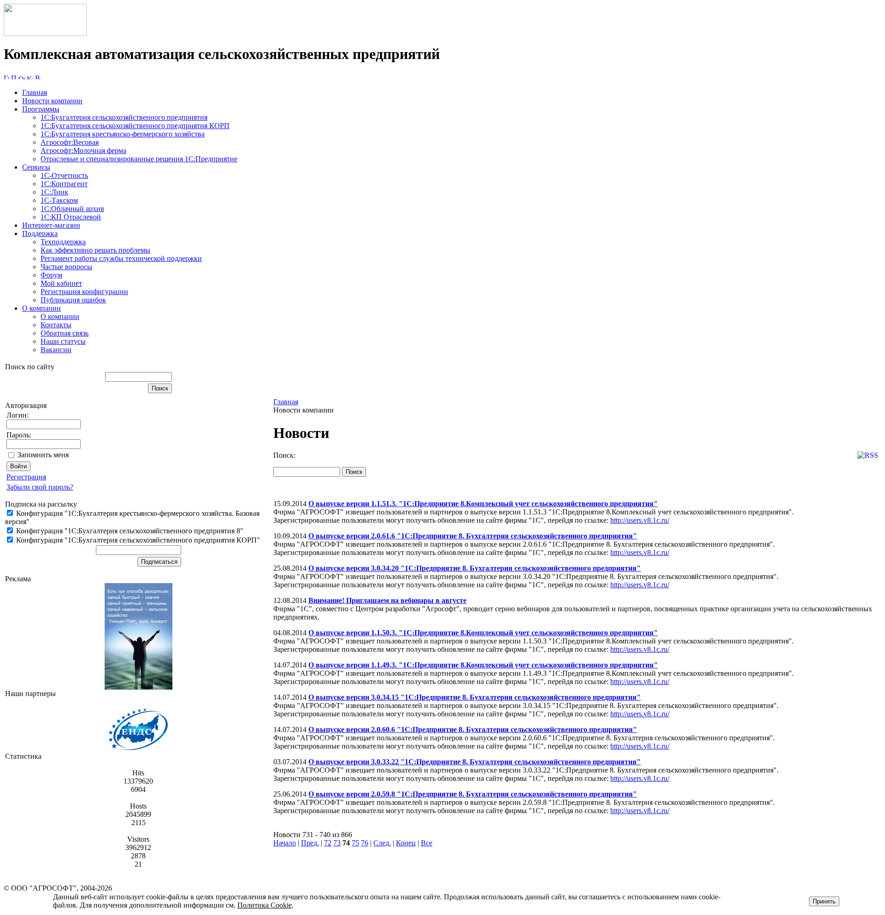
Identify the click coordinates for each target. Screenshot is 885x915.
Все (426, 843)
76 (364, 843)
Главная (34, 92)
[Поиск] (14, 77)
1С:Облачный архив (72, 209)
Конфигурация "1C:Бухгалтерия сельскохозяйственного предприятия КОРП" (137, 540)
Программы (40, 109)
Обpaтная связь (64, 333)
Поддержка (40, 233)
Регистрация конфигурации (84, 291)
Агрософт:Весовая (70, 142)
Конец (406, 843)
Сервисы (36, 167)
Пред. (310, 843)
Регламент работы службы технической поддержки (121, 258)
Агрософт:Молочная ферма (83, 150)
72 (327, 843)
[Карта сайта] (30, 77)
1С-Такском (59, 200)
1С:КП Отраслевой (71, 217)
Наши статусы (63, 341)
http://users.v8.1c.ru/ (639, 520)
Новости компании (52, 101)
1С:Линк (54, 192)
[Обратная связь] (21, 77)
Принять (824, 901)
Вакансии (56, 350)
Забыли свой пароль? (39, 487)
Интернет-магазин (51, 225)
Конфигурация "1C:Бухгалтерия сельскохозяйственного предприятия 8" (128, 531)
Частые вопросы (66, 267)
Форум (51, 275)
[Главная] (45, 33)
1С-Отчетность (64, 175)
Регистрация (26, 477)
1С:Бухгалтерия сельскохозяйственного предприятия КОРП (135, 126)
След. (382, 843)
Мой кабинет (61, 283)
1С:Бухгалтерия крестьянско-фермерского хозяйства (123, 134)
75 (355, 843)
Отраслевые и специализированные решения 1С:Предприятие (139, 159)
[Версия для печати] (38, 77)
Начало (284, 843)
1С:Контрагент (64, 184)
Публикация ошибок (73, 300)
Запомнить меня (43, 455)
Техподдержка (63, 242)
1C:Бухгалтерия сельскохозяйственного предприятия (124, 117)
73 (337, 843)
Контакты (56, 325)
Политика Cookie (264, 905)
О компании (41, 308)
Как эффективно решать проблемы (95, 250)
